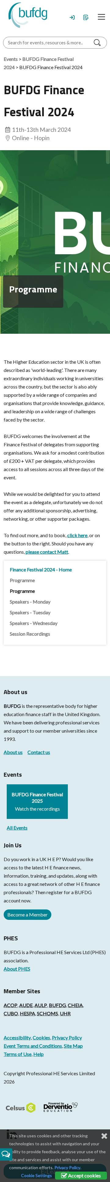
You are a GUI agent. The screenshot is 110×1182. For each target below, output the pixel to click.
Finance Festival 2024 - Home (41, 569)
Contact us (39, 752)
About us (13, 752)
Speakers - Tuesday (30, 612)
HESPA (27, 1013)
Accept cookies (84, 1175)
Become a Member (27, 914)
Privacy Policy (67, 1037)
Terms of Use (17, 1054)
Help (38, 1054)
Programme (22, 580)
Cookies (41, 1037)
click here (77, 535)
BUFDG (12, 706)
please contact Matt (47, 552)
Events (11, 59)
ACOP (10, 1005)
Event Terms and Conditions (33, 1046)
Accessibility (17, 1037)
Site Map (73, 1046)
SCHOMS (47, 1013)
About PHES (17, 969)
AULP (41, 1005)
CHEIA (75, 1005)
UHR (65, 1013)
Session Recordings (30, 634)
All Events (17, 828)
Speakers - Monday (30, 601)
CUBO (11, 1013)
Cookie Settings (36, 1175)
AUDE (26, 1005)
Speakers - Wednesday (33, 623)
